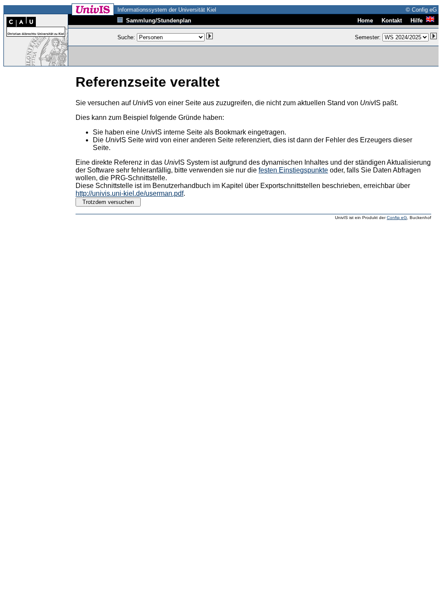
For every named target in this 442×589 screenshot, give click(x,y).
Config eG (397, 217)
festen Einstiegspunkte (293, 170)
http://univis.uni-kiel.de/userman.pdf (129, 193)
